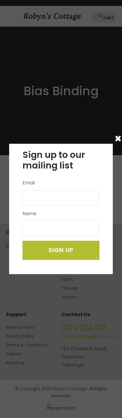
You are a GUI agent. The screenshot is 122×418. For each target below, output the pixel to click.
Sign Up (61, 250)
